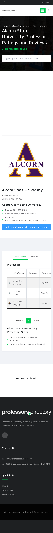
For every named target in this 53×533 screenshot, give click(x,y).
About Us (6, 486)
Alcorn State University (37, 26)
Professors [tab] (20, 256)
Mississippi (16, 26)
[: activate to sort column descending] (9, 273)
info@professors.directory (19, 459)
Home (5, 26)
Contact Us (7, 490)
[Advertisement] (26, 98)
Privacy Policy (8, 494)
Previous (19, 320)
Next (36, 320)
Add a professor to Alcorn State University (26, 227)
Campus (33, 273)
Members (46, 2)
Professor (19, 273)
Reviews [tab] (34, 256)
